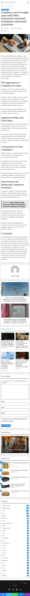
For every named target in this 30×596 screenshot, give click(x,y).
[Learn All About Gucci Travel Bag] (5, 493)
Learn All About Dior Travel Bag (19, 470)
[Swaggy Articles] (10, 2)
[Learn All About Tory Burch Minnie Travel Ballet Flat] (5, 486)
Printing (4, 575)
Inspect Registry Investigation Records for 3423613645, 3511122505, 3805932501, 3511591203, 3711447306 (22, 344)
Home (3, 6)
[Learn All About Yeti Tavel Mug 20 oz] (5, 465)
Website (3, 413)
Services (4, 545)
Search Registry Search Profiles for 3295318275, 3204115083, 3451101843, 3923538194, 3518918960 (7, 344)
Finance (4, 515)
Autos (3, 533)
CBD (3, 555)
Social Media (5, 538)
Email (3, 407)
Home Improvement (7, 523)
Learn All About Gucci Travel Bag (19, 491)
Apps (3, 540)
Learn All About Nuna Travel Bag (19, 477)
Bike (3, 563)
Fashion (4, 530)
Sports (4, 568)
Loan (3, 510)
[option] (15, 444)
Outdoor (4, 570)
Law (3, 535)
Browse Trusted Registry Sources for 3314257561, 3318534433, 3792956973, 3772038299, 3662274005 (7, 364)
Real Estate (5, 558)
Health (3, 525)
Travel (3, 548)
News (3, 520)
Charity (4, 565)
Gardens (4, 553)
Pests (3, 573)
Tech (3, 513)
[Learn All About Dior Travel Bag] (5, 472)
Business (4, 518)
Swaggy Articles (6, 505)
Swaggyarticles (10, 6)
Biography (4, 560)
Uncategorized (6, 528)
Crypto (4, 550)
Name (3, 401)
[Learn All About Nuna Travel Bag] (5, 479)
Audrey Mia (5, 28)
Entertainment (5, 543)
